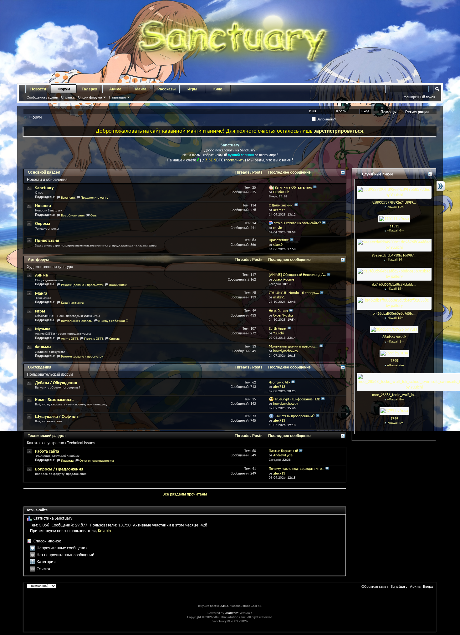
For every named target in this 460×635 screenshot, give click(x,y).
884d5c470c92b (394, 337)
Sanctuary (44, 188)
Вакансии (68, 198)
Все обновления (72, 215)
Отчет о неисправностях (96, 461)
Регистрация (417, 112)
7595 (394, 361)
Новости (38, 89)
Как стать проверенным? (295, 416)
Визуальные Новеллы (76, 321)
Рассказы (166, 89)
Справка (67, 97)
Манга (140, 89)
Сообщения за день (42, 97)
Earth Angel (278, 329)
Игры (192, 89)
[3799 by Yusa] (394, 411)
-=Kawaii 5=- (395, 423)
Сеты (93, 215)
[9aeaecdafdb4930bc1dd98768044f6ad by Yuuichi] (394, 245)
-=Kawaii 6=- (395, 230)
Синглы (114, 339)
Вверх (428, 587)
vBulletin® (232, 613)
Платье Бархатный (283, 451)
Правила (67, 461)
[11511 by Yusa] (394, 218)
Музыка (42, 329)
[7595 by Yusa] (394, 353)
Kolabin (104, 531)
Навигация (117, 97)
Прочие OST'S (93, 339)
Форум (64, 89)
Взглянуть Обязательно (293, 188)
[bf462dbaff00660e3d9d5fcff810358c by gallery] (394, 303)
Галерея (89, 89)
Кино (217, 89)
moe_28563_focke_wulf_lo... (394, 395)
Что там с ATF (279, 382)
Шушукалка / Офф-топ (56, 416)
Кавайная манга (72, 303)
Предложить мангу (94, 198)
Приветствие (279, 240)
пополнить (235, 160)
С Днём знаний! (281, 205)
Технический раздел (47, 436)
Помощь (388, 112)
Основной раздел (44, 172)
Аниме (115, 89)
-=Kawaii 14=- (395, 260)
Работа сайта (47, 451)
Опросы (42, 223)
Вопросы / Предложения (59, 469)
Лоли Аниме (118, 285)
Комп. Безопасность (54, 400)
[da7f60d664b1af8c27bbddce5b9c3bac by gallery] (394, 274)
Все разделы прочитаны (184, 494)
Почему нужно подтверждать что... (297, 469)
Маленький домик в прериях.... (294, 346)
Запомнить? (326, 119)
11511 (394, 226)
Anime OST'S (69, 339)
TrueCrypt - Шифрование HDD (297, 399)
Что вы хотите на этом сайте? (297, 223)
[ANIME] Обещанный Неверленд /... (297, 275)
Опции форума (90, 97)
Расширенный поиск (418, 97)
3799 (394, 419)
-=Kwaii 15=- (395, 207)
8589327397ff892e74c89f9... (394, 203)
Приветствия (47, 240)
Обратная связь (374, 587)
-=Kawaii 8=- (395, 399)
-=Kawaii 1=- (395, 341)
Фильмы (43, 347)
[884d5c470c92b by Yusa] (394, 329)
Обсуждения (39, 367)
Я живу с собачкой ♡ (113, 321)
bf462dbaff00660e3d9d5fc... (394, 314)
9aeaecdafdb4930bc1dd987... (394, 255)
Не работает (278, 311)
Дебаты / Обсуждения (56, 383)
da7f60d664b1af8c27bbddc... (394, 285)
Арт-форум (38, 259)
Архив (415, 587)
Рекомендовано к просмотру (82, 285)
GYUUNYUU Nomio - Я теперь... (294, 293)
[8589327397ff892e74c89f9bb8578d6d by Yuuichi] (394, 192)
